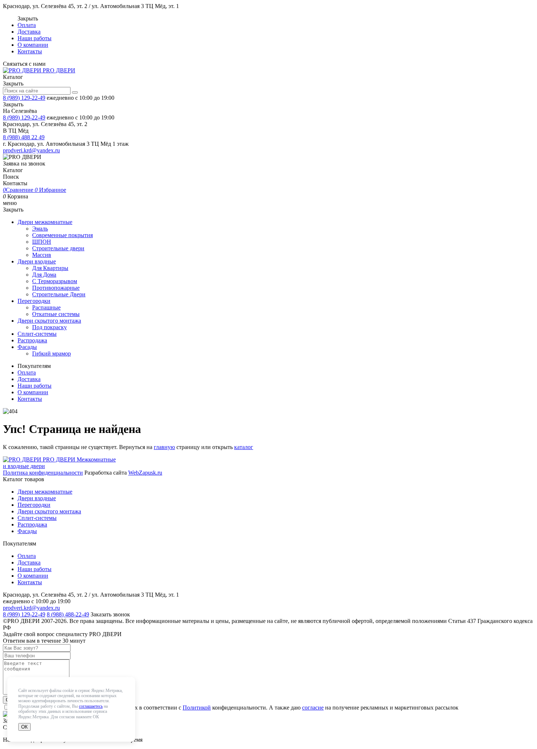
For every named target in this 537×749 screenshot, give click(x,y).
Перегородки (34, 301)
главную (164, 447)
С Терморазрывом (54, 281)
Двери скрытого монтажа (49, 321)
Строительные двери (58, 248)
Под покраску (49, 327)
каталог (243, 447)
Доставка (29, 31)
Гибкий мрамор (51, 353)
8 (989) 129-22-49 (24, 98)
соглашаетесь (91, 706)
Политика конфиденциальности (43, 472)
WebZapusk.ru (145, 472)
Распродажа (32, 340)
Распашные (46, 307)
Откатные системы (56, 314)
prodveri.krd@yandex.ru (31, 150)
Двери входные (37, 261)
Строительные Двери (58, 294)
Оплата (27, 25)
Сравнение (19, 190)
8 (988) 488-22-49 (68, 614)
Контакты (30, 51)
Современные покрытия (62, 235)
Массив (41, 255)
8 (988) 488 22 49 (24, 137)
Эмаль (40, 228)
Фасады (27, 347)
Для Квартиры (50, 268)
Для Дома (44, 274)
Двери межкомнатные (45, 222)
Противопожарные (56, 288)
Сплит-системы (37, 334)
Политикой (197, 707)
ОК (24, 727)
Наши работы (35, 38)
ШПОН (41, 242)
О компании (33, 45)
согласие (313, 707)
